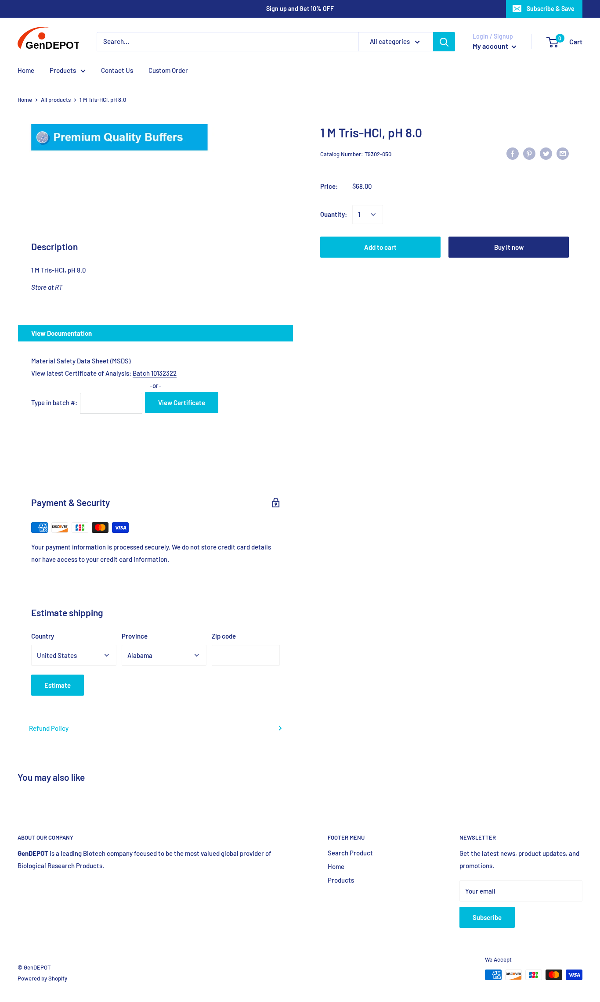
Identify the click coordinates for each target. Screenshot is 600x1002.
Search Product (350, 853)
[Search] (444, 41)
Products (341, 880)
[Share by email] (563, 152)
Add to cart (380, 247)
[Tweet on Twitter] (546, 152)
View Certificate (181, 402)
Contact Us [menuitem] (117, 70)
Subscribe (487, 917)
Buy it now (509, 247)
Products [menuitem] (63, 70)
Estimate (57, 685)
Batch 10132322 (155, 373)
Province (135, 636)
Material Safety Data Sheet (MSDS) (80, 361)
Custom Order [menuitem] (168, 70)
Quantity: (333, 215)
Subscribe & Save (551, 8)
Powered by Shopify (42, 978)
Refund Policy (49, 728)
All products (56, 99)
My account (491, 46)
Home (25, 99)
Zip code (224, 636)
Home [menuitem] (26, 70)
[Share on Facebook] (512, 152)
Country (42, 636)
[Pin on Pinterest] (529, 152)
